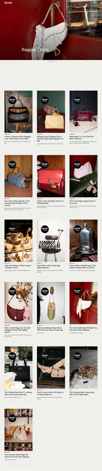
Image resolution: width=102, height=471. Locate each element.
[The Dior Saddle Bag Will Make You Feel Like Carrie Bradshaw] (84, 310)
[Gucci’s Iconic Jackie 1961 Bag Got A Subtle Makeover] (51, 375)
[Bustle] (8, 2)
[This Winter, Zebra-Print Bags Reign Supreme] (51, 248)
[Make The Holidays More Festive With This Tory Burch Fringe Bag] (51, 310)
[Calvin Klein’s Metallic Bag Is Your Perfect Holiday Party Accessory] (84, 248)
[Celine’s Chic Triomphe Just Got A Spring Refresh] (51, 184)
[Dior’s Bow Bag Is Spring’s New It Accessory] (84, 184)
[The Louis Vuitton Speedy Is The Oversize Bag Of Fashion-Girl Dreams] (18, 185)
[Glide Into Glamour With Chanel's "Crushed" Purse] (18, 248)
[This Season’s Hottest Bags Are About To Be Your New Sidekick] (18, 437)
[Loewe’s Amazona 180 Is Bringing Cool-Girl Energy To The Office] (18, 119)
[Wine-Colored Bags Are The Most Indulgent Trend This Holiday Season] (18, 312)
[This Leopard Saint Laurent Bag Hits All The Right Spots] (84, 374)
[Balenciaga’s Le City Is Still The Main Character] (84, 119)
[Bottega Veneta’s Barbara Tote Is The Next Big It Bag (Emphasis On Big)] (51, 121)
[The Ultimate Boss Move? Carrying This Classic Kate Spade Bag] (18, 374)
